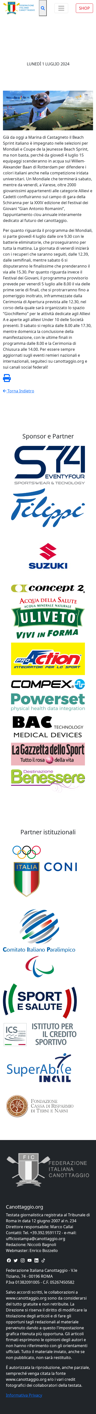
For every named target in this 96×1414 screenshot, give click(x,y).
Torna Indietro (20, 391)
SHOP (84, 8)
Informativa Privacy (24, 1395)
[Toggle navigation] (61, 8)
